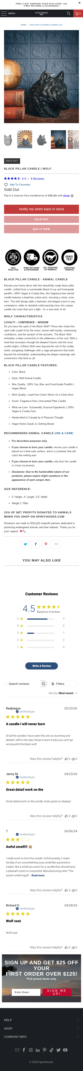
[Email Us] (17, 1050)
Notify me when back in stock (41, 209)
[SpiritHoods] (41, 13)
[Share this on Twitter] (25, 544)
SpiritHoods (46, 1062)
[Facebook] (24, 1050)
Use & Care (64, 433)
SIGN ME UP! (57, 992)
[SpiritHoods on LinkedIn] (38, 1050)
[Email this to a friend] (56, 544)
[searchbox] (23, 684)
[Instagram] (31, 1050)
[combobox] (63, 693)
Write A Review (41, 665)
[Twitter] (58, 1050)
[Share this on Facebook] (36, 544)
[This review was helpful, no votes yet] (66, 759)
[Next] (76, 77)
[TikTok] (52, 1050)
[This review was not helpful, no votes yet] (73, 759)
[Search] (68, 13)
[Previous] (7, 77)
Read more (38, 875)
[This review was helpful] (66, 890)
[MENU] (2, 13)
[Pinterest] (45, 1050)
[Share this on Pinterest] (46, 544)
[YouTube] (65, 1050)
